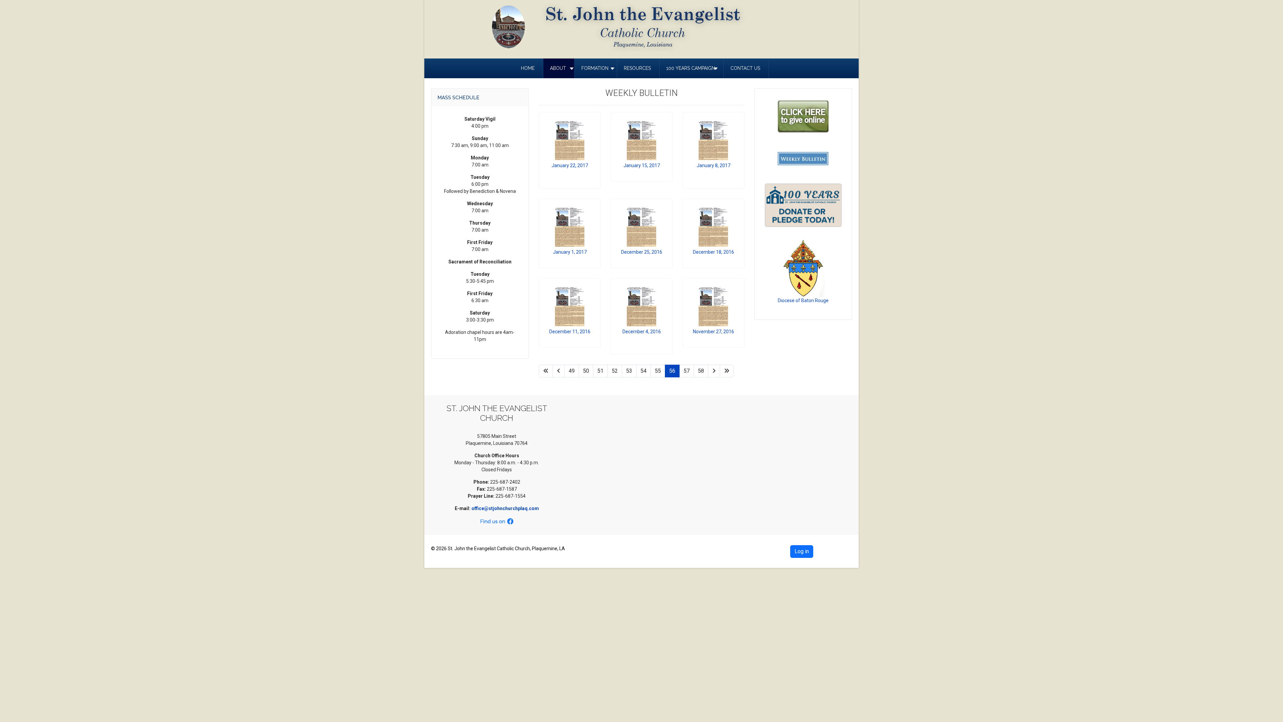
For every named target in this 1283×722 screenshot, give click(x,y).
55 (658, 371)
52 (615, 371)
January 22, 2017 (570, 165)
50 (586, 371)
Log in (802, 551)
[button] (558, 68)
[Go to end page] (727, 371)
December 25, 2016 (641, 252)
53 (629, 371)
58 (701, 371)
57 (687, 371)
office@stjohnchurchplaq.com (505, 508)
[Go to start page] (546, 371)
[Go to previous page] (559, 371)
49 (572, 371)
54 (643, 371)
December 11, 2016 (569, 331)
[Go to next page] (714, 371)
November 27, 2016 (713, 331)
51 (600, 371)
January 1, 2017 (570, 252)
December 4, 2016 (641, 331)
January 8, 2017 (713, 165)
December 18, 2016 (713, 252)
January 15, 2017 (641, 165)
